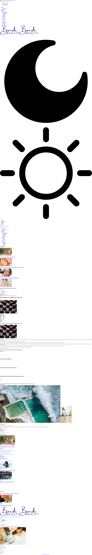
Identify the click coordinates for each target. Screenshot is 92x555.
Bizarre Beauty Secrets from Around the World (8, 288)
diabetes (11, 383)
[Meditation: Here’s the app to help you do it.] (6, 467)
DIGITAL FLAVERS (17, 526)
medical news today (16, 383)
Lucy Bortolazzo (2, 479)
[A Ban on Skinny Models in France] (6, 502)
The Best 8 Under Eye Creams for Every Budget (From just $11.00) (12, 267)
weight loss (33, 383)
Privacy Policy (9, 0)
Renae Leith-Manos (2, 491)
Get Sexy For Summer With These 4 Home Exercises (9, 493)
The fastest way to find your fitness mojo (7, 481)
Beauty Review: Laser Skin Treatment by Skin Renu (9, 277)
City (0, 429)
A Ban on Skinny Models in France (6, 505)
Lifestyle (1, 448)
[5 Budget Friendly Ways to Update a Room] (6, 255)
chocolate (8, 383)
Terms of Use (13, 0)
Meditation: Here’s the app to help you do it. (7, 470)
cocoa (9, 383)
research (19, 383)
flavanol (13, 383)
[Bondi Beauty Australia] (19, 34)
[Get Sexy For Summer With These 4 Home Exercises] (6, 490)
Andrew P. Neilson (5, 383)
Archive (1, 314)
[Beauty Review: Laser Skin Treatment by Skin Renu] (6, 276)
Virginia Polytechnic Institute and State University (26, 383)
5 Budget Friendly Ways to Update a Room (7, 446)
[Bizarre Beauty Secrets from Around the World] (6, 286)
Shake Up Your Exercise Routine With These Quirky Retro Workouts (6, 454)
